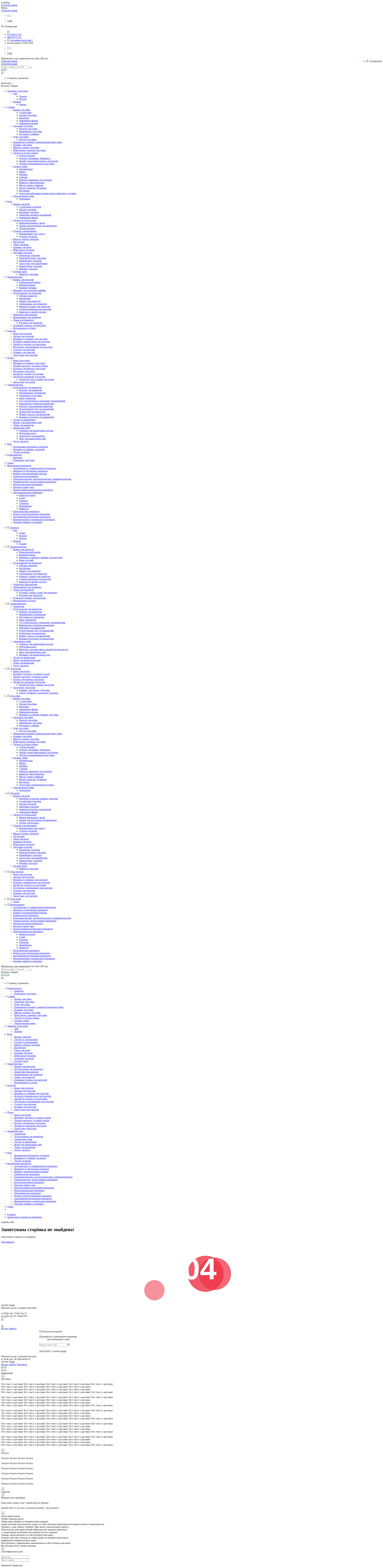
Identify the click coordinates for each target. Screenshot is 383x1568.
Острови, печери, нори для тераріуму (38, 592)
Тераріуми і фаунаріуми (25, 584)
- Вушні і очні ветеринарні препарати (32, 1196)
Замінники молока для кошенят (35, 809)
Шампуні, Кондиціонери (31, 774)
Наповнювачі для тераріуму (27, 587)
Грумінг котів (20, 866)
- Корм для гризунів (23, 1088)
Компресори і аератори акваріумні (36, 625)
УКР (9, 21)
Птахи (10, 1112)
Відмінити (6, 1565)
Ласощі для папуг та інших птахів (30, 676)
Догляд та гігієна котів (24, 814)
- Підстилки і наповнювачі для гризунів (33, 1101)
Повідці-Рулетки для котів (32, 852)
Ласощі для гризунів (23, 877)
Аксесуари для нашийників (33, 858)
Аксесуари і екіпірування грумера (36, 785)
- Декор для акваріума (24, 1147)
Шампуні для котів (28, 868)
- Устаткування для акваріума (28, 1136)
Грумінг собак (20, 758)
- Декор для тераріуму (24, 1077)
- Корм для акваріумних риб (27, 1144)
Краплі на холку (27, 934)
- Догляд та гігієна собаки (26, 1018)
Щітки (22, 763)
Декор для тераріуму (23, 590)
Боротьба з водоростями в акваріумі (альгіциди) (43, 649)
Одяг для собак (21, 728)
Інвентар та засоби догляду (33, 582)
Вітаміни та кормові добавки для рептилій (40, 557)
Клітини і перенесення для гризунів (31, 882)
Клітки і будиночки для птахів (28, 679)
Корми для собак (21, 698)
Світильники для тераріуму (33, 573)
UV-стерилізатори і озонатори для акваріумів (42, 622)
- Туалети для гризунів (24, 1104)
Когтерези (24, 782)
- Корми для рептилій (24, 1066)
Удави (22, 533)
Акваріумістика (15, 1131)
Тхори (16, 901)
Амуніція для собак (23, 717)
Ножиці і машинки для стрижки (35, 771)
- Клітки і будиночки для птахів (29, 1123)
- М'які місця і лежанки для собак (30, 1015)
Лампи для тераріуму (30, 571)
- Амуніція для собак (23, 1002)
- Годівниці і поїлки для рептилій (30, 1080)
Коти (9, 1034)
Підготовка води (27, 646)
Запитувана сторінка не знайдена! (24, 1217)
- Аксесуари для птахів (25, 1128)
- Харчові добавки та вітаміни (28, 1204)
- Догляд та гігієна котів (25, 1039)
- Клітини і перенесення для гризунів (32, 1096)
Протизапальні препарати (26, 950)
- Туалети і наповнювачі (25, 1042)
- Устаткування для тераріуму (28, 1069)
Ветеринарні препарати (19, 1163)
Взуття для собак (27, 731)
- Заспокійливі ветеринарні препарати (32, 1198)
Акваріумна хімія (22, 641)
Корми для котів (21, 796)
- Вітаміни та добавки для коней (29, 1158)
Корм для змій (26, 560)
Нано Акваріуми (27, 620)
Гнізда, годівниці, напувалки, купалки (38, 693)
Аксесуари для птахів (24, 687)
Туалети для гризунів (24, 890)
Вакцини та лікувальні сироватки (30, 910)
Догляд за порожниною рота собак (36, 755)
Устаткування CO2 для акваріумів (36, 630)
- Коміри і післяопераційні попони (30, 1171)
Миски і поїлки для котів (26, 833)
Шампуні (24, 947)
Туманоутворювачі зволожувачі (35, 579)
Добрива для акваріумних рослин (36, 644)
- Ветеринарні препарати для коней (31, 1155)
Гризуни (11, 1085)
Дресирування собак (23, 787)
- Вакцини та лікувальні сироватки (31, 1169)
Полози (23, 535)
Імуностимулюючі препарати (28, 923)
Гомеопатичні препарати (25, 915)
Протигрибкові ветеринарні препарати (33, 929)
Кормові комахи (27, 555)
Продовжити (7, 1242)
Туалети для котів (28, 831)
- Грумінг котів (20, 1061)
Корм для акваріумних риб (26, 660)
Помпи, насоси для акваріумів (34, 636)
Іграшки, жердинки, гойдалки (34, 690)
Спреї (22, 937)
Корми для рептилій (23, 549)
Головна (11, 1214)
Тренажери (24, 790)
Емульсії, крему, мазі (23, 926)
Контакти (22, 1364)
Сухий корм (25, 701)
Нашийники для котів (30, 855)
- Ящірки (17, 1031)
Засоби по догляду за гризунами (29, 885)
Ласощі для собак (28, 704)
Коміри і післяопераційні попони (30, 912)
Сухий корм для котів (30, 801)
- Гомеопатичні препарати (26, 1174)
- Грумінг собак (21, 1020)
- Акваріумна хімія (22, 1139)
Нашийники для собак (30, 723)
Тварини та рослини (17, 1026)
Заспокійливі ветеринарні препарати (32, 956)
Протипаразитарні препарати (28, 931)
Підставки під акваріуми (31, 617)
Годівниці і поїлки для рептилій (29, 598)
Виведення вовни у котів (32, 817)
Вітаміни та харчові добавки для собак (38, 714)
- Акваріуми (19, 1134)
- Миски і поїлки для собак (27, 1012)
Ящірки (17, 541)
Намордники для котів (30, 860)
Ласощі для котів (27, 804)
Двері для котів (21, 839)
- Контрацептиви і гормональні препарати (34, 1201)
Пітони (22, 538)
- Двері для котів (21, 1050)
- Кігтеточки (19, 1047)
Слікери (23, 768)
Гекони (22, 543)
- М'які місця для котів (24, 1055)
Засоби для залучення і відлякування (38, 820)
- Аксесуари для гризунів (26, 1109)
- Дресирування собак (24, 1023)
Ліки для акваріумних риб (32, 652)
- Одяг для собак (21, 1004)
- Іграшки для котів (23, 1053)
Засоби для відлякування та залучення (38, 752)
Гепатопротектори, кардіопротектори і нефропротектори (42, 918)
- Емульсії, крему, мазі (24, 1185)
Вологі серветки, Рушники (33, 779)
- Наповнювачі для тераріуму (28, 1074)
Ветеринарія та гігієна (24, 600)
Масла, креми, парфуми (31, 776)
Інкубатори (25, 568)
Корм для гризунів (22, 874)
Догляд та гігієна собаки (25, 744)
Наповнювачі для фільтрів (32, 614)
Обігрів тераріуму (28, 565)
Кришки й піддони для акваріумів (36, 638)
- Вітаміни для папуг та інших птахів (32, 1117)
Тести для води (21, 665)
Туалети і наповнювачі (24, 825)
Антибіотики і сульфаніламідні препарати (34, 907)
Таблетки (24, 942)
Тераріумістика (15, 1064)
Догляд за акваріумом (24, 657)
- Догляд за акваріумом (25, 1142)
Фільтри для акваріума (30, 611)
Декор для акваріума (23, 663)
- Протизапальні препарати (27, 1193)
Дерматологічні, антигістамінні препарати (34, 921)
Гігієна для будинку (29, 823)
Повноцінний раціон (30, 552)
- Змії (15, 1028)
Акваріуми (18, 606)
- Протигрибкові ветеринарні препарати (33, 1187)
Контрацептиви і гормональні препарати (34, 958)
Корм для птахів (21, 671)
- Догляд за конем (22, 1161)
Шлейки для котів (28, 863)
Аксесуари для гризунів (25, 896)
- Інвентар (18, 991)
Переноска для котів (29, 850)
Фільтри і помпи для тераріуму (35, 576)
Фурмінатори (26, 760)
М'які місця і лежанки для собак (29, 741)
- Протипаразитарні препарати (28, 1190)
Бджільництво (14, 988)
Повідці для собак (28, 720)
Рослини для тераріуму (31, 595)
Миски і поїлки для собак (26, 739)
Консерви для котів (29, 806)
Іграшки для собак (22, 736)
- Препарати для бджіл (24, 993)
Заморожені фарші (28, 709)
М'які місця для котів (23, 844)
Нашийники (25, 945)
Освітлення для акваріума (32, 633)
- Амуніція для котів (23, 1058)
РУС (9, 15)
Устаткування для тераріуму (27, 563)
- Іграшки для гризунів (24, 1107)
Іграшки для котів (22, 841)
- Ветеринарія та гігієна (25, 1082)
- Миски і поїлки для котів (26, 1045)
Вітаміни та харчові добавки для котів (38, 798)
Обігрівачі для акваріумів (32, 628)
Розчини (23, 939)
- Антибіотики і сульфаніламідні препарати (35, 1166)
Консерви (24, 706)
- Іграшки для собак (23, 1010)
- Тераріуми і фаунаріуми (26, 1072)
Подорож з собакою (29, 725)
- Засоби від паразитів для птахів (30, 1125)
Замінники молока (28, 712)
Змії (15, 530)
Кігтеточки (19, 836)
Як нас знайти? (9, 1328)
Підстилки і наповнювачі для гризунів (32, 888)
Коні (9, 1152)
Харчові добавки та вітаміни (27, 961)
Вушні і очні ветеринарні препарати (31, 953)
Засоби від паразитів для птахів (29, 682)
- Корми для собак (22, 999)
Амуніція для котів (22, 847)
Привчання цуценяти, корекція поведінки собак (37, 733)
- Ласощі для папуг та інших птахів (31, 1120)
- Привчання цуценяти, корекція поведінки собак (38, 1007)
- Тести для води (21, 1150)
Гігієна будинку (27, 747)
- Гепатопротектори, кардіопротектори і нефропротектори (43, 1177)
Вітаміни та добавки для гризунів (30, 879)
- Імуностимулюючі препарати (28, 1182)
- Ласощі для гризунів (24, 1090)
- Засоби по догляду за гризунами (30, 1099)
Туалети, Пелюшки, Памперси (34, 750)
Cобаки (11, 996)
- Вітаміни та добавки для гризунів (31, 1093)
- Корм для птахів (22, 1115)
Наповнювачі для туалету (32, 828)
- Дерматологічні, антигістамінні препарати (35, 1179)
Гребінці (23, 766)
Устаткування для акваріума (27, 609)
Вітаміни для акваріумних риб (34, 655)
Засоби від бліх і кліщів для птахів (36, 685)
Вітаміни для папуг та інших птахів (31, 674)
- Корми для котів (22, 1037)
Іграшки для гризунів (24, 893)
